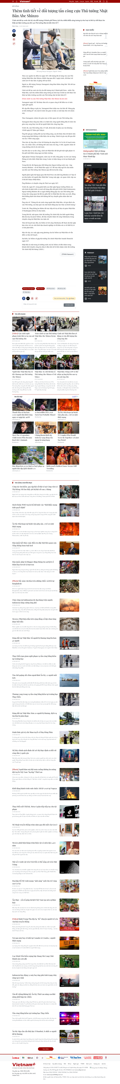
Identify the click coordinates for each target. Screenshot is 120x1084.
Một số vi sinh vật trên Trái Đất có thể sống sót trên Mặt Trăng (34, 863)
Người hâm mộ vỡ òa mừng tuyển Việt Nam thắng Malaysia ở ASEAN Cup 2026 (95, 73)
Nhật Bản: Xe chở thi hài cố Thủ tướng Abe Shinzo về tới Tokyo (45, 374)
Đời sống (15, 6)
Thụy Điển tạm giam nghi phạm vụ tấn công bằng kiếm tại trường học (34, 657)
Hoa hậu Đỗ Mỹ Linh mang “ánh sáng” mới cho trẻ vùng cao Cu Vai (34, 882)
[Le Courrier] (87, 1057)
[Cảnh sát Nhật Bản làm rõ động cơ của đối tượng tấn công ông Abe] (68, 324)
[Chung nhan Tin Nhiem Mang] (99, 1067)
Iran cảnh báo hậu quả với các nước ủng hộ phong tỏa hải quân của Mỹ (90, 275)
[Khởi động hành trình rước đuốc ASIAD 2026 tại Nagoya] (69, 793)
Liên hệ (103, 1064)
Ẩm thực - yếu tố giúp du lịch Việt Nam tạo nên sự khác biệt (34, 901)
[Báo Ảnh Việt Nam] (98, 1057)
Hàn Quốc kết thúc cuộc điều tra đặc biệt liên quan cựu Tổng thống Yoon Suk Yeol (34, 544)
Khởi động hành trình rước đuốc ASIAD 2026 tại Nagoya (34, 788)
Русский (96, 1)
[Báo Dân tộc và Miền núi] (14, 1057)
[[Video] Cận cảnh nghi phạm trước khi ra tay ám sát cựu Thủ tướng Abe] (23, 324)
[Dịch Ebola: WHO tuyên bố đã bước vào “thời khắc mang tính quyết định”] (69, 510)
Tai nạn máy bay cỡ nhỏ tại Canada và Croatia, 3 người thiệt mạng (33, 939)
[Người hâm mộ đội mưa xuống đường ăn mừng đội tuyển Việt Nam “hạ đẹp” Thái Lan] (69, 774)
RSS (65, 1064)
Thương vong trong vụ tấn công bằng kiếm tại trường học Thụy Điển (35, 695)
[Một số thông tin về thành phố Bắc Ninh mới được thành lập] (95, 140)
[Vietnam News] (75, 1057)
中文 (91, 1)
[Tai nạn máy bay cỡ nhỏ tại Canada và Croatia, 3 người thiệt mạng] (69, 943)
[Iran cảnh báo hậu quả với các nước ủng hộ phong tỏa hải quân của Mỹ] (102, 275)
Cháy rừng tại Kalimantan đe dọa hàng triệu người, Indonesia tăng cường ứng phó (32, 601)
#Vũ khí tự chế (61, 288)
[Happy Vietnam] (51, 1057)
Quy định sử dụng (57, 1064)
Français (82, 1)
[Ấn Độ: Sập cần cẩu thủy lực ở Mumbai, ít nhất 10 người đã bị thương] (69, 1036)
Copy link (14, 43)
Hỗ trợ (69, 1064)
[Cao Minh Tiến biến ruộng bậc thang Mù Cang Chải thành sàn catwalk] (69, 961)
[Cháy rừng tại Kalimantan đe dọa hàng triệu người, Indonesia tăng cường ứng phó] (69, 605)
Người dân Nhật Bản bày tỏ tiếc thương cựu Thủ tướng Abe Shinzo (22, 374)
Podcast (90, 253)
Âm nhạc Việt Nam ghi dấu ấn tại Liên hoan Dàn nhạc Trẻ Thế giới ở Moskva (95, 188)
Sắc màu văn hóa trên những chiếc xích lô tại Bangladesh (33, 582)
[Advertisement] (49, 269)
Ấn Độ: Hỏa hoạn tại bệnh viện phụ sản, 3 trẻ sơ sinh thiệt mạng (33, 525)
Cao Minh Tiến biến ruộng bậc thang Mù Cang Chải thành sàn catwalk (33, 957)
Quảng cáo (97, 1064)
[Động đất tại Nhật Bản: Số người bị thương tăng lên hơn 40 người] (69, 643)
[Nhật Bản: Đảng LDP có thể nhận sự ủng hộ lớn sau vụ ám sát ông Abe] (68, 362)
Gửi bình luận (69, 305)
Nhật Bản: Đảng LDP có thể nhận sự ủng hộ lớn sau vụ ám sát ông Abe (67, 374)
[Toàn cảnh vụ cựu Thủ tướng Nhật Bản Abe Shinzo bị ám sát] (44, 99)
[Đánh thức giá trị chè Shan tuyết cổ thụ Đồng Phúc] (69, 737)
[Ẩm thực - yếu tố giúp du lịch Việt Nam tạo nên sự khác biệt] (69, 905)
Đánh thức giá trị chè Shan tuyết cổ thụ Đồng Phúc (32, 732)
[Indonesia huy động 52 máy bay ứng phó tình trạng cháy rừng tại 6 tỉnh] (69, 980)
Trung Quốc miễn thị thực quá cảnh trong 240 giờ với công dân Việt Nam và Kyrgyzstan (94, 63)
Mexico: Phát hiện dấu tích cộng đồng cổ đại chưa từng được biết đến (34, 620)
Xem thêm (46, 1049)
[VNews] (106, 1057)
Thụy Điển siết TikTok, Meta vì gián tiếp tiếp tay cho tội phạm (34, 807)
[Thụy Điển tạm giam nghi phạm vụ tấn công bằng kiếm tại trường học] (69, 661)
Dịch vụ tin (89, 1064)
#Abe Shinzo (40, 288)
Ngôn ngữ (76, 1064)
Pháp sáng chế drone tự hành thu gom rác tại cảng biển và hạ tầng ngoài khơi (90, 259)
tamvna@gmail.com (80, 1070)
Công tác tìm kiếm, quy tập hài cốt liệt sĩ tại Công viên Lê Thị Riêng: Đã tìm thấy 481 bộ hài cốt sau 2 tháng (35, 488)
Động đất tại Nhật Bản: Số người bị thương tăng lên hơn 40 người (34, 639)
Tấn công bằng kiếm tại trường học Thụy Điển (30, 1013)
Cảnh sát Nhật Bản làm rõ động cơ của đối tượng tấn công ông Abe (67, 336)
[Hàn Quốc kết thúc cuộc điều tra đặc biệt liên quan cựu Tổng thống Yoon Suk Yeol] (69, 548)
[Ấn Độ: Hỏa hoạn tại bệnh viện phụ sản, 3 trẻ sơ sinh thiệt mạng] (69, 529)
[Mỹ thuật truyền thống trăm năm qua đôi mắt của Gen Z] (69, 829)
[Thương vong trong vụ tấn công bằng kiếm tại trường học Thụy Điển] (69, 699)
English (77, 1)
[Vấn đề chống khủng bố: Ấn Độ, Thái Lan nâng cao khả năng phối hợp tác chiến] (69, 999)
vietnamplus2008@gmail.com (55, 1074)
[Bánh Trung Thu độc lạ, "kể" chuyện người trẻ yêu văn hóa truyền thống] (69, 924)
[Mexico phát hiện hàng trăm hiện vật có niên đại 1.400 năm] (69, 848)
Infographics (91, 130)
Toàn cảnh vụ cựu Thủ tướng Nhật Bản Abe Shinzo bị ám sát (46, 336)
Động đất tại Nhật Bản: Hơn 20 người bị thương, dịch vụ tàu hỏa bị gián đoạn (34, 714)
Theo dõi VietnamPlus (59, 298)
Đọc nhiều (90, 30)
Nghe (89, 265)
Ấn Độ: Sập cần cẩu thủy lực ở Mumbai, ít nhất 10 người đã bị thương (34, 1032)
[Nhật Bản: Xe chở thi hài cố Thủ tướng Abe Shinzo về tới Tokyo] (46, 362)
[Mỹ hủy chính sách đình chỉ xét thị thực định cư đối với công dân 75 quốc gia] (69, 755)
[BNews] (23, 1057)
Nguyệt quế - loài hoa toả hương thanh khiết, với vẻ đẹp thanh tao (95, 44)
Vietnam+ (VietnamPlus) (25, 1)
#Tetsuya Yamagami (28, 288)
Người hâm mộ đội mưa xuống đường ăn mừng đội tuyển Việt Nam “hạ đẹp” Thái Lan (34, 770)
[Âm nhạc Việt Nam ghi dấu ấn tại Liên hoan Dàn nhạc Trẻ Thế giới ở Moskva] (95, 175)
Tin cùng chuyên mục (23, 483)
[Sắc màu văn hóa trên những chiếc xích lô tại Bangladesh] (69, 586)
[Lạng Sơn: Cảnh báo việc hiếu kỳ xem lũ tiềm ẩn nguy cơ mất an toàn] (95, 203)
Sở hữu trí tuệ (46, 1064)
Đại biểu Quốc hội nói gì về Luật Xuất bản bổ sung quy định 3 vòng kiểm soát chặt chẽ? (90, 291)
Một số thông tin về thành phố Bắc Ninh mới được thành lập (95, 154)
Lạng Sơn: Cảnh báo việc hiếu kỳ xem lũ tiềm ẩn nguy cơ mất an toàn (94, 216)
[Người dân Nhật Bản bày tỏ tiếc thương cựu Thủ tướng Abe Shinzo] (23, 362)
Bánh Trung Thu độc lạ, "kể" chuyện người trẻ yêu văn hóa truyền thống (35, 920)
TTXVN (82, 1064)
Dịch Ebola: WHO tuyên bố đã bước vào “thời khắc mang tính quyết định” (34, 506)
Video (89, 165)
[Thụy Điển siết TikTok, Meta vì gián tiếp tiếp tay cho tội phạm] (69, 811)
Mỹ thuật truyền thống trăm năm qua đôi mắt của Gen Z (34, 824)
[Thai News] (42, 1057)
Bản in (14, 39)
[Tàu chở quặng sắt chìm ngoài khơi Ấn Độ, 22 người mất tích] (69, 680)
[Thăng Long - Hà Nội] (100, 1)
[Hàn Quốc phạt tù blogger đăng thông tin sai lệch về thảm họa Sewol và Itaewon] (69, 567)
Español (87, 1)
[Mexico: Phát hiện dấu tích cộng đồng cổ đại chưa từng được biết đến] (69, 624)
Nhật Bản (27, 292)
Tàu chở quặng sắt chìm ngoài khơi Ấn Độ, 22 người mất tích (34, 676)
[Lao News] (37, 1057)
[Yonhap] (63, 1057)
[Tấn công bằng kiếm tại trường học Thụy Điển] (69, 1018)
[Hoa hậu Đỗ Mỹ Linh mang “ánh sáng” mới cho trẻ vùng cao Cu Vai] (69, 886)
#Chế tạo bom (51, 288)
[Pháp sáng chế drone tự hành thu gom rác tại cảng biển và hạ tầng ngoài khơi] (102, 260)
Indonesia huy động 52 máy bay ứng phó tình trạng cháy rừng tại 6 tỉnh (34, 976)
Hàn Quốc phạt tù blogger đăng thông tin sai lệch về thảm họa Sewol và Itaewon (33, 563)
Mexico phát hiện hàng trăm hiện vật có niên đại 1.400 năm (34, 844)
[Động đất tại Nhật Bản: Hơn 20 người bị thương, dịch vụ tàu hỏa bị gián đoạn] (69, 718)
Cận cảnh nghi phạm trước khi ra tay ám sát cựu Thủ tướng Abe (23, 336)
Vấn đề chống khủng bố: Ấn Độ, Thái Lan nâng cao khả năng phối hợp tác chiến (33, 995)
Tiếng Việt (71, 1)
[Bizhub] (30, 1057)
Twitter (14, 35)
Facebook (14, 31)
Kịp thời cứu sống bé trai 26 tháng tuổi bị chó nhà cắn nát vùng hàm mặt (95, 34)
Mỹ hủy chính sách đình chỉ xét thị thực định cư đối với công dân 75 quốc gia (34, 751)
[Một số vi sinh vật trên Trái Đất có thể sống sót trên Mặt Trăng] (69, 867)
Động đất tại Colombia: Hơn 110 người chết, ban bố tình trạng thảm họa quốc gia (94, 54)
